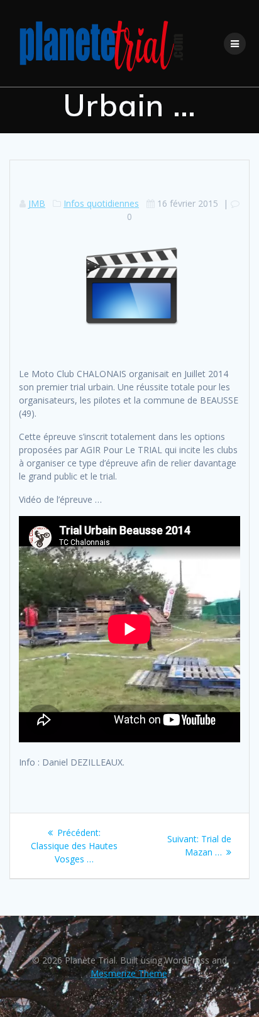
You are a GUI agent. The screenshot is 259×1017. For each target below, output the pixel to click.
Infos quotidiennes (101, 203)
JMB (36, 203)
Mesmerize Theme (129, 973)
